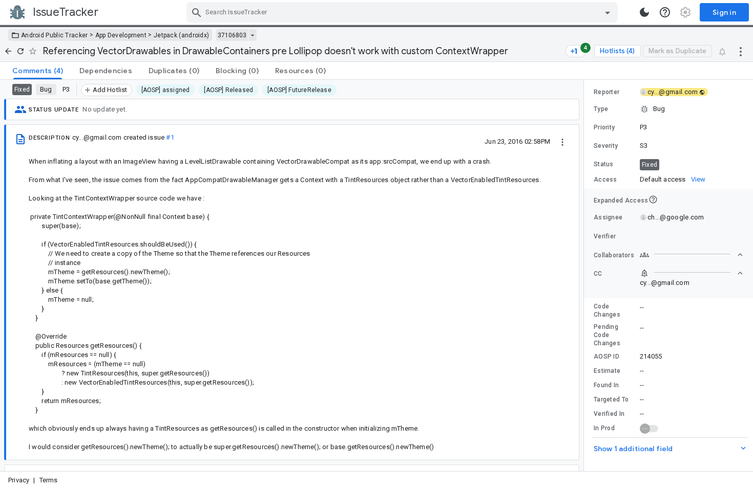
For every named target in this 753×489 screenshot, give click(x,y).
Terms (48, 480)
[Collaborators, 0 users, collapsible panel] (691, 254)
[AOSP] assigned (165, 90)
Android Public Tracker (54, 35)
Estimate (607, 370)
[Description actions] (562, 141)
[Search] (197, 12)
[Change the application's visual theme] (644, 12)
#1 (170, 137)
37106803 (232, 35)
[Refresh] (20, 51)
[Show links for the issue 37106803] (252, 35)
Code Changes (607, 310)
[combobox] (403, 12)
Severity (606, 145)
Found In (606, 385)
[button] (668, 109)
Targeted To (611, 399)
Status (604, 164)
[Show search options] (607, 12)
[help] (665, 12)
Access (605, 179)
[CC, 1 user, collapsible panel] (691, 273)
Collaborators (614, 255)
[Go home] (8, 51)
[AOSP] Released (228, 90)
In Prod (604, 428)
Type (601, 109)
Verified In (609, 413)
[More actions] (741, 51)
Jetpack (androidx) (181, 35)
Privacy (18, 480)
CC (598, 273)
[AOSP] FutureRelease (299, 90)
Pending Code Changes (607, 335)
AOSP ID (606, 356)
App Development (121, 35)
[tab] (37, 70)
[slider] (585, 275)
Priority (604, 127)
